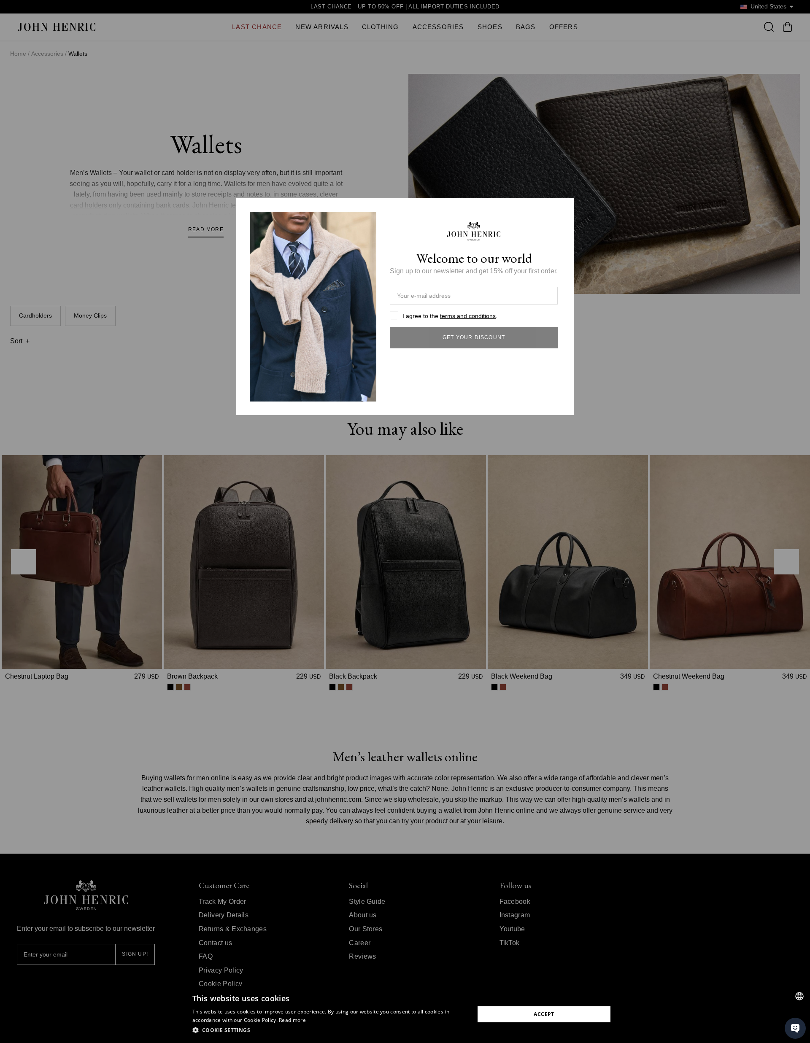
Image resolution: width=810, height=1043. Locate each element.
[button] (329, 1030)
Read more (292, 1020)
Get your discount (474, 337)
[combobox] (799, 996)
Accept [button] (544, 1014)
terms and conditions (468, 316)
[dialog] (405, 1014)
